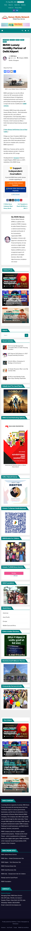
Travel (22, 39)
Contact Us (10, 7)
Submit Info (17, 4)
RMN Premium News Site (8, 866)
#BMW (26, 58)
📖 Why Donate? (15, 194)
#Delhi (10, 60)
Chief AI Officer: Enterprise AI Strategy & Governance (15, 769)
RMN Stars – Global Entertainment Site (12, 858)
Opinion (17, 313)
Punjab (6, 296)
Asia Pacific (6, 39)
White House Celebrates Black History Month (8, 206)
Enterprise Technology (9, 764)
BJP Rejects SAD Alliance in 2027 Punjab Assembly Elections (15, 300)
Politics (23, 294)
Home (5, 4)
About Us (11, 4)
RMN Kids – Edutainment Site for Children (13, 873)
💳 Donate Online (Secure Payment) (15, 184)
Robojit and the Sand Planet (9, 877)
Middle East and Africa (9, 625)
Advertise (23, 4)
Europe (5, 621)
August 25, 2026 (10, 754)
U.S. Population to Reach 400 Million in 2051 (22, 206)
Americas (5, 613)
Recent (17, 39)
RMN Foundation (6, 881)
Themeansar (15, 923)
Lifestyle (12, 39)
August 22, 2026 (10, 789)
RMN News (13, 56)
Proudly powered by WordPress (9, 921)
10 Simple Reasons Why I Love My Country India (15, 317)
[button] (22, 30)
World (4, 41)
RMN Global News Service (9, 854)
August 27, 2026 (10, 736)
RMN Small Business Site (8, 870)
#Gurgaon (16, 60)
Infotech (19, 764)
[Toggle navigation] (28, 30)
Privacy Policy (18, 7)
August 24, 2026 (10, 772)
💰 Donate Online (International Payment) (15, 189)
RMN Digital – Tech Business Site (11, 862)
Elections (13, 294)
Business (12, 762)
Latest (12, 279)
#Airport (21, 58)
